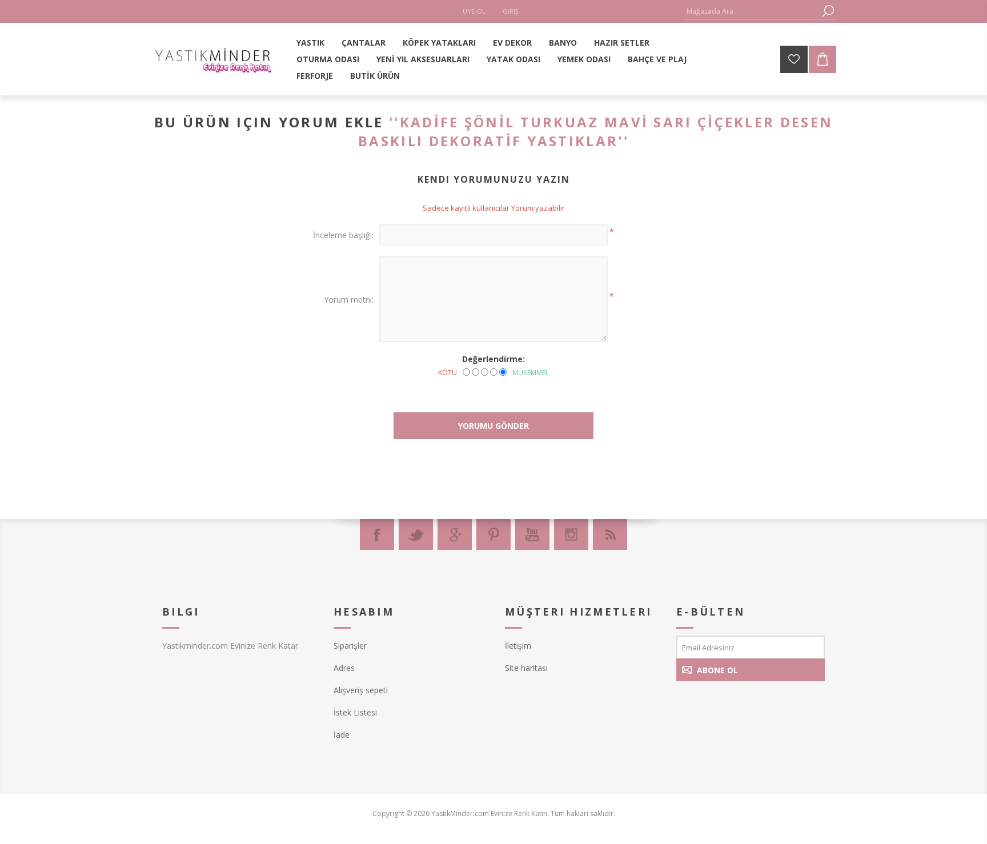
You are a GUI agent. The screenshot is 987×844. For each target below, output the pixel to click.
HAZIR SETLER (621, 42)
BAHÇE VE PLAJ (657, 59)
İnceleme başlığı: (343, 235)
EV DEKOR (512, 42)
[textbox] (750, 11)
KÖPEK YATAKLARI (439, 42)
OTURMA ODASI (327, 59)
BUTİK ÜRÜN (375, 75)
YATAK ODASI (513, 59)
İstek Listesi (355, 712)
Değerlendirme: (493, 358)
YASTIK (310, 42)
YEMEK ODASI (584, 59)
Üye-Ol (474, 11)
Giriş (511, 11)
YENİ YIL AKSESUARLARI (423, 59)
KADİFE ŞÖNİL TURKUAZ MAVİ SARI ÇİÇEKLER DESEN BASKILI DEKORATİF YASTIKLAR (595, 131)
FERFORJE (314, 75)
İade (342, 734)
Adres (344, 667)
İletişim (518, 645)
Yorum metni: (349, 299)
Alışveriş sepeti (361, 690)
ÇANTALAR (364, 42)
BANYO (563, 42)
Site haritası (526, 667)
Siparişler (350, 645)
